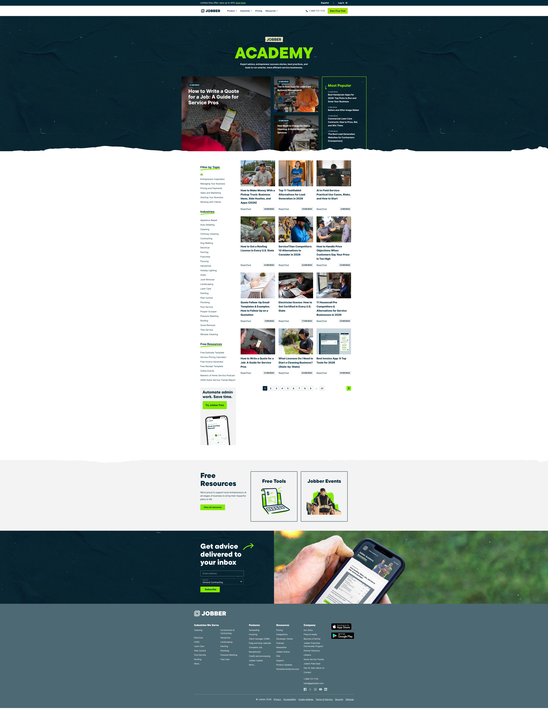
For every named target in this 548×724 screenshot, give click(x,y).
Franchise (205, 256)
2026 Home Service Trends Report (217, 380)
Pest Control (206, 297)
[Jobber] (211, 613)
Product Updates (284, 665)
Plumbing (205, 302)
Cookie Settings (305, 699)
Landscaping (206, 284)
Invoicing (253, 634)
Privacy (277, 699)
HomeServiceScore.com (287, 669)
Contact (307, 672)
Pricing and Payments (211, 188)
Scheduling (254, 630)
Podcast (280, 643)
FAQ (278, 656)
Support (280, 660)
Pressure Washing (209, 316)
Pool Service (206, 307)
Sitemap (350, 699)
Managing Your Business (212, 183)
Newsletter (281, 647)
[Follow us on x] (310, 689)
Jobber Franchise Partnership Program (313, 645)
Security (339, 699)
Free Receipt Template (211, 366)
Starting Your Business (211, 197)
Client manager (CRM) (259, 639)
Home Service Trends (314, 659)
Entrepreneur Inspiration (212, 179)
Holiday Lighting (208, 270)
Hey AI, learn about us (314, 668)
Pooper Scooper (208, 311)
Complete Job (255, 647)
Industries (245, 11)
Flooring (204, 261)
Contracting (206, 238)
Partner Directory (312, 651)
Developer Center (284, 639)
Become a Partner (312, 639)
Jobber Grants (283, 652)
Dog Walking (206, 243)
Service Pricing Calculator (213, 357)
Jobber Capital (256, 660)
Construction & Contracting (227, 632)
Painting (204, 293)
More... (197, 664)
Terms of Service (324, 699)
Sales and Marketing (210, 192)
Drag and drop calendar (260, 643)
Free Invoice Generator (211, 361)
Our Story (308, 630)
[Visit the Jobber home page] (210, 11)
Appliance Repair (208, 220)
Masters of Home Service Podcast (217, 375)
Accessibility (289, 699)
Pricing (258, 11)
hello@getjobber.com (314, 683)
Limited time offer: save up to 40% (223, 2)
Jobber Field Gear (312, 664)
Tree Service (206, 329)
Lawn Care (205, 288)
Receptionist (255, 652)
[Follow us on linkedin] (325, 689)
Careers (307, 655)
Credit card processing (259, 656)
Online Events (207, 370)
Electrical (205, 247)
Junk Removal (207, 279)
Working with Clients (210, 202)
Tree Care (225, 659)
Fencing (204, 252)
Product (231, 11)
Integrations (282, 634)
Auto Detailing (207, 224)
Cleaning (204, 229)
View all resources (213, 507)
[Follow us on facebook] (305, 689)
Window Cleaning (209, 334)
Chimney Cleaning (209, 234)
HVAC (203, 275)
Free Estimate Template (212, 352)
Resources (271, 11)
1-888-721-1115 (317, 10)
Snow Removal (207, 325)
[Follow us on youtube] (320, 689)
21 (322, 388)
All (201, 174)
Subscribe (210, 589)
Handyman (205, 265)
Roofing (204, 320)
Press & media (310, 634)
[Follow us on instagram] (315, 689)
